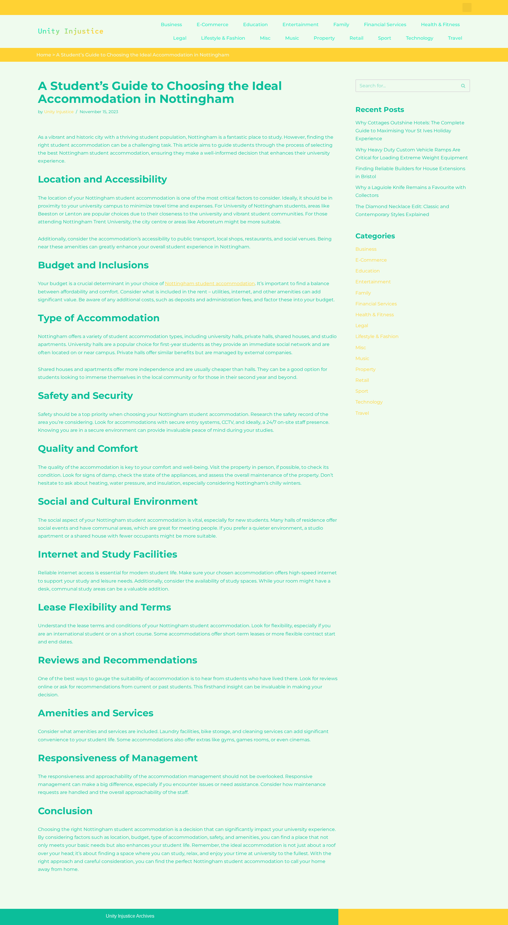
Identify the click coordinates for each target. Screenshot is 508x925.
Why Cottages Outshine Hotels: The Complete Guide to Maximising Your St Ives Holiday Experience (409, 130)
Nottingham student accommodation (210, 283)
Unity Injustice (58, 111)
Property (324, 38)
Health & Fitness (440, 24)
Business (171, 24)
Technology (419, 38)
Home (43, 55)
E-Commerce (212, 24)
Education (255, 24)
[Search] (463, 85)
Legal (179, 38)
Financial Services (385, 24)
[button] (467, 7)
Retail (356, 38)
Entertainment (301, 24)
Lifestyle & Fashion (223, 38)
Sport (384, 38)
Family (341, 24)
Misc (265, 38)
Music (292, 38)
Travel (455, 38)
